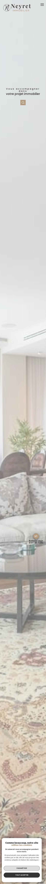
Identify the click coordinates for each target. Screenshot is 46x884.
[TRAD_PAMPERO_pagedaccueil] (16, 12)
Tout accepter (21, 875)
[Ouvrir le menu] (43, 4)
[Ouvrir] (23, 102)
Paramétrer (22, 868)
